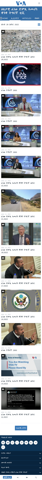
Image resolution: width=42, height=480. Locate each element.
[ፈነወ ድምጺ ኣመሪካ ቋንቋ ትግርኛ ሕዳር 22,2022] (21, 167)
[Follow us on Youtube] (8, 443)
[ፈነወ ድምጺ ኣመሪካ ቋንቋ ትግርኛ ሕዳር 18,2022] (21, 234)
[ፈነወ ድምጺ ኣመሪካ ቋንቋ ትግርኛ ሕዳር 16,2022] (21, 301)
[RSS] (31, 443)
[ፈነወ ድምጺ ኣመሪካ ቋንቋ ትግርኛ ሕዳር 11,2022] (21, 398)
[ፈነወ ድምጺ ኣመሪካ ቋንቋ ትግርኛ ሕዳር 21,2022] (21, 200)
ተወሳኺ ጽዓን (21, 428)
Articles (26, 18)
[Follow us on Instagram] (12, 443)
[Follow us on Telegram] (36, 443)
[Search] (36, 477)
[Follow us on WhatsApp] (3, 447)
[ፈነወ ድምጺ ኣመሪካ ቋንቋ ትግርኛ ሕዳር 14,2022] (21, 365)
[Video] (27, 477)
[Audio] (18, 477)
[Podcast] (22, 443)
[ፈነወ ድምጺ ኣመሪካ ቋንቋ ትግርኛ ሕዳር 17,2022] (21, 267)
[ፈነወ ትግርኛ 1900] (21, 74)
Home (5, 18)
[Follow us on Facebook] (3, 443)
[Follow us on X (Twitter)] (17, 443)
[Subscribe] (26, 443)
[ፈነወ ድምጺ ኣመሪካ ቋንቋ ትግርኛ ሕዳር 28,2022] (21, 41)
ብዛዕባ (36, 18)
